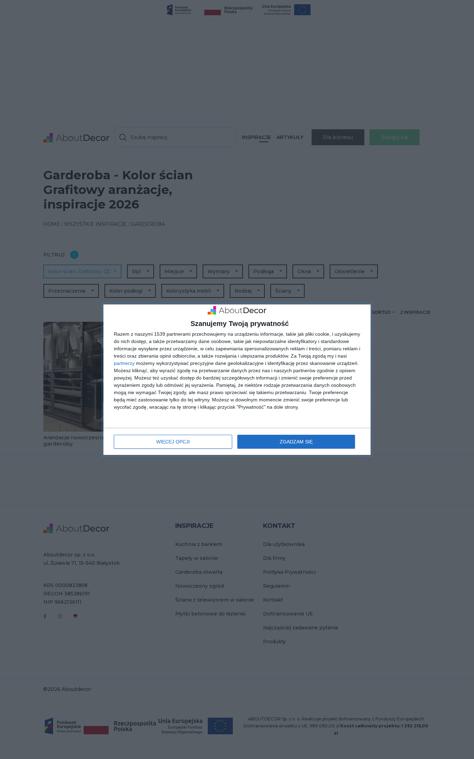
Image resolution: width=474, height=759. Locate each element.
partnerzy (124, 363)
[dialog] (237, 379)
